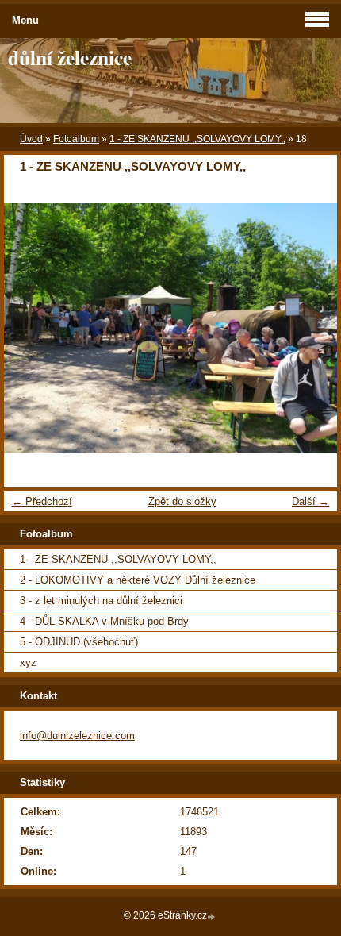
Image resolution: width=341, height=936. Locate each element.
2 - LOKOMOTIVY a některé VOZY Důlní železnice (137, 580)
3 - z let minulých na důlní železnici (101, 601)
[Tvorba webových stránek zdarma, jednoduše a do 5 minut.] (212, 916)
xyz (28, 662)
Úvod (31, 139)
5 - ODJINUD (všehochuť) (79, 642)
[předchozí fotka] (30, 328)
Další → (310, 501)
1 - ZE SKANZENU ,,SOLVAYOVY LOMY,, (197, 139)
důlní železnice (70, 57)
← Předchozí (42, 501)
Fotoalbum (76, 139)
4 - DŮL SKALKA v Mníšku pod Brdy (104, 621)
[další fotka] (311, 328)
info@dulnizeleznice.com (77, 735)
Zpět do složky (182, 501)
